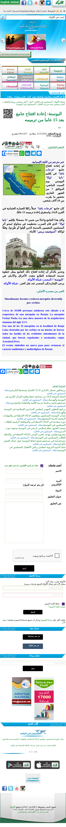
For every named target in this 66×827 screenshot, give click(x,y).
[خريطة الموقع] (61, 12)
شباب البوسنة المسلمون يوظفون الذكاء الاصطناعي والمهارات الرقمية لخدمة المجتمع (33, 739)
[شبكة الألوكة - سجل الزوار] (41, 12)
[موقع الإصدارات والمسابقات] (26, 86)
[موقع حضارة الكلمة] (58, 78)
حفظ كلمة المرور (52, 603)
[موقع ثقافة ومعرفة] (26, 71)
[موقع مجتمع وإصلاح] (10, 71)
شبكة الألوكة (59, 102)
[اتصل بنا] (7, 12)
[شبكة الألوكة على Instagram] (42, 2)
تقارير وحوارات (19, 97)
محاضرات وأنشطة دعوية (42, 97)
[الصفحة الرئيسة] (64, 12)
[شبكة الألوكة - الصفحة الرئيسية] (51, 12)
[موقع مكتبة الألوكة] (58, 86)
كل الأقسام (57, 97)
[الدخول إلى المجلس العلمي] (45, 61)
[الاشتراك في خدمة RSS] (57, 12)
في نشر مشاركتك (34, 636)
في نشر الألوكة (34, 645)
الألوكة (13, 807)
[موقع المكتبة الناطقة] (42, 86)
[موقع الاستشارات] (42, 78)
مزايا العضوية (46, 620)
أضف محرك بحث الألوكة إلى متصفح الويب (33, 812)
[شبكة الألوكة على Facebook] (23, 2)
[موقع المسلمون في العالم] (26, 78)
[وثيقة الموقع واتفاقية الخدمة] (24, 12)
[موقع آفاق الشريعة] (42, 71)
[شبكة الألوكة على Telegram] (48, 2)
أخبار (29, 97)
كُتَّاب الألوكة (33, 724)
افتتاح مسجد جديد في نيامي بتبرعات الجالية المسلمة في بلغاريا (33, 745)
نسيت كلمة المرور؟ (56, 606)
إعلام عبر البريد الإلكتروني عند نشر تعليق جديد (21, 465)
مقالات (9, 97)
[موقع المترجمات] (10, 86)
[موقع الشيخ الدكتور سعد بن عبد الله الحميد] (33, 28)
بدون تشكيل (14, 146)
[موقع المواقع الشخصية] (10, 78)
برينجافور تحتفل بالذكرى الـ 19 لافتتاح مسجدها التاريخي (38, 390)
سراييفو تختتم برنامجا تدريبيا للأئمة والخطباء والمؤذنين (38, 403)
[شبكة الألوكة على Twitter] (30, 2)
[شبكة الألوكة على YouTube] (36, 2)
